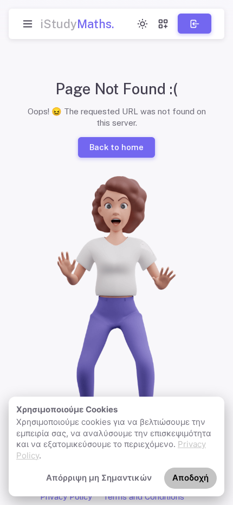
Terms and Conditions (143, 496)
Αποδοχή (190, 477)
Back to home (116, 147)
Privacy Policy (66, 496)
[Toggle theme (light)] (142, 24)
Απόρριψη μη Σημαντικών (99, 477)
